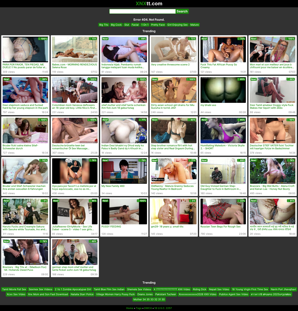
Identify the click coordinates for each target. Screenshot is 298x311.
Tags (139, 308)
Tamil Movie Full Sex (14, 289)
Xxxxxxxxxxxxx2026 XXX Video (197, 294)
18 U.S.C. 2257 (163, 308)
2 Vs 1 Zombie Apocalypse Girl (73, 289)
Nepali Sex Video (219, 289)
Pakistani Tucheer (165, 294)
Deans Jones (145, 294)
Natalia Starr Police (82, 294)
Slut (126, 24)
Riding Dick (199, 289)
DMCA (148, 308)
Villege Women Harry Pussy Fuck (115, 294)
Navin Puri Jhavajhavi (283, 289)
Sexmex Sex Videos (40, 289)
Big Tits (103, 24)
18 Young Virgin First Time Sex (250, 289)
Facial (135, 24)
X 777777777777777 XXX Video (172, 289)
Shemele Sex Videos (139, 289)
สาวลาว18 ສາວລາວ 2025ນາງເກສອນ (271, 294)
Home (129, 308)
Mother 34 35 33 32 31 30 (149, 299)
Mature (194, 24)
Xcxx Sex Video (16, 294)
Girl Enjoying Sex (177, 24)
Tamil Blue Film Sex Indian (109, 289)
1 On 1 (144, 24)
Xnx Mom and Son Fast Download (48, 294)
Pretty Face (158, 24)
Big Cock (116, 24)
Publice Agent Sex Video (233, 294)
